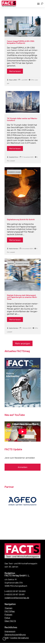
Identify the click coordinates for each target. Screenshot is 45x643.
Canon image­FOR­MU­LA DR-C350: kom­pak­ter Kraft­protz (23, 51)
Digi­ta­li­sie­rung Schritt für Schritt (23, 211)
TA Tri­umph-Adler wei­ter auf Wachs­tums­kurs (23, 126)
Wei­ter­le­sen (15, 71)
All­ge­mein (11, 263)
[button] (4, 638)
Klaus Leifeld (13, 80)
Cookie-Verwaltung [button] (19, 637)
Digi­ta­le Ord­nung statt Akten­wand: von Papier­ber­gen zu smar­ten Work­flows (23, 296)
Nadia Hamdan (13, 248)
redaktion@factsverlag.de (17, 597)
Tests (9, 21)
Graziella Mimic (13, 157)
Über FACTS (10, 621)
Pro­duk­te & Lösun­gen (14, 172)
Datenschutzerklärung (15, 634)
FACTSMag (10, 611)
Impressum (10, 631)
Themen (8, 608)
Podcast (8, 614)
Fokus (7, 617)
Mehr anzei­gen (22, 343)
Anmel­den (22, 467)
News (9, 94)
